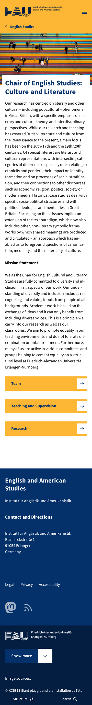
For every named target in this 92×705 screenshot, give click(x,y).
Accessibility (49, 584)
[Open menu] (84, 12)
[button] (46, 383)
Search (66, 699)
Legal (9, 584)
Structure (20, 699)
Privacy (26, 584)
